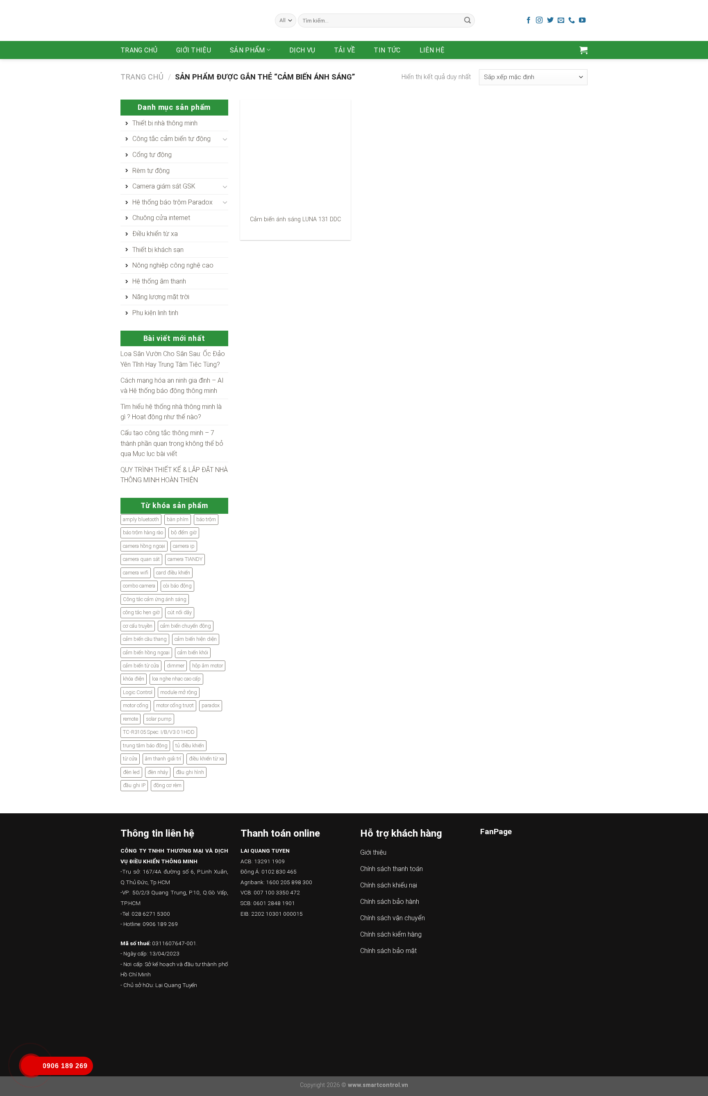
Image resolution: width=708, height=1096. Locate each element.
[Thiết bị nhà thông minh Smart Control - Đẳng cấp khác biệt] (191, 20)
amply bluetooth (141, 519)
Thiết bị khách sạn (158, 250)
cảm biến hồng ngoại (146, 652)
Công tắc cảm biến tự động (171, 139)
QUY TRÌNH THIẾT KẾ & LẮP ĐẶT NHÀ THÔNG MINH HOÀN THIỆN (174, 475)
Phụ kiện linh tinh (155, 313)
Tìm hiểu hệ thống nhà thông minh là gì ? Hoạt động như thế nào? (171, 412)
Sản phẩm (247, 50)
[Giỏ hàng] (583, 50)
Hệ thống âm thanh (159, 281)
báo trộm (206, 519)
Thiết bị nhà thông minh (164, 123)
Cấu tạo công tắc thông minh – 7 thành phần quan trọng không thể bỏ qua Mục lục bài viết (171, 443)
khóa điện (133, 679)
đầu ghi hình (190, 772)
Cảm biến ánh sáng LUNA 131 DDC (295, 219)
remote (130, 719)
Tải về (344, 50)
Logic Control (137, 692)
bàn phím (177, 519)
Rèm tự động (151, 171)
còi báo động (177, 586)
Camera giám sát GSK (163, 186)
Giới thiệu (193, 50)
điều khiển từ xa (206, 759)
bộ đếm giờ (184, 532)
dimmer (175, 666)
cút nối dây (180, 612)
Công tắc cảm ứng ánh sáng (154, 599)
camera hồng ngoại (144, 546)
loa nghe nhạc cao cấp (176, 679)
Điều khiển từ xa (155, 234)
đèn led (131, 772)
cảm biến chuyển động (185, 626)
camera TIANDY (185, 559)
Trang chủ (138, 50)
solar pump (159, 719)
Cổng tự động (152, 155)
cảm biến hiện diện (196, 639)
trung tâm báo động (145, 745)
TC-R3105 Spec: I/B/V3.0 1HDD (159, 732)
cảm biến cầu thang (145, 639)
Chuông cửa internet (161, 218)
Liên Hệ (432, 50)
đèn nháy (158, 772)
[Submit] (467, 20)
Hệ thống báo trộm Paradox (172, 202)
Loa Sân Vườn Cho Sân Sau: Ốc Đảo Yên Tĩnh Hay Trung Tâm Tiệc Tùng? (172, 359)
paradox (211, 705)
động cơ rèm (167, 785)
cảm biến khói (192, 652)
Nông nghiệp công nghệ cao (172, 265)
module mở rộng (178, 692)
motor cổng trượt (175, 705)
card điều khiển (173, 573)
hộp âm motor (207, 666)
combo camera (139, 586)
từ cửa (130, 759)
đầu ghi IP (134, 785)
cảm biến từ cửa (141, 666)
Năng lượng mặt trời (160, 297)
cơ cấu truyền (137, 626)
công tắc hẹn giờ (141, 612)
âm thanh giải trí (163, 759)
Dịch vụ (302, 50)
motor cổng (135, 705)
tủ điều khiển (189, 745)
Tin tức (387, 50)
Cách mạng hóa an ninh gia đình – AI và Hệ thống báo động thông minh (172, 386)
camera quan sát (141, 559)
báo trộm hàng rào (143, 532)
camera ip (184, 546)
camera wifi (135, 573)
